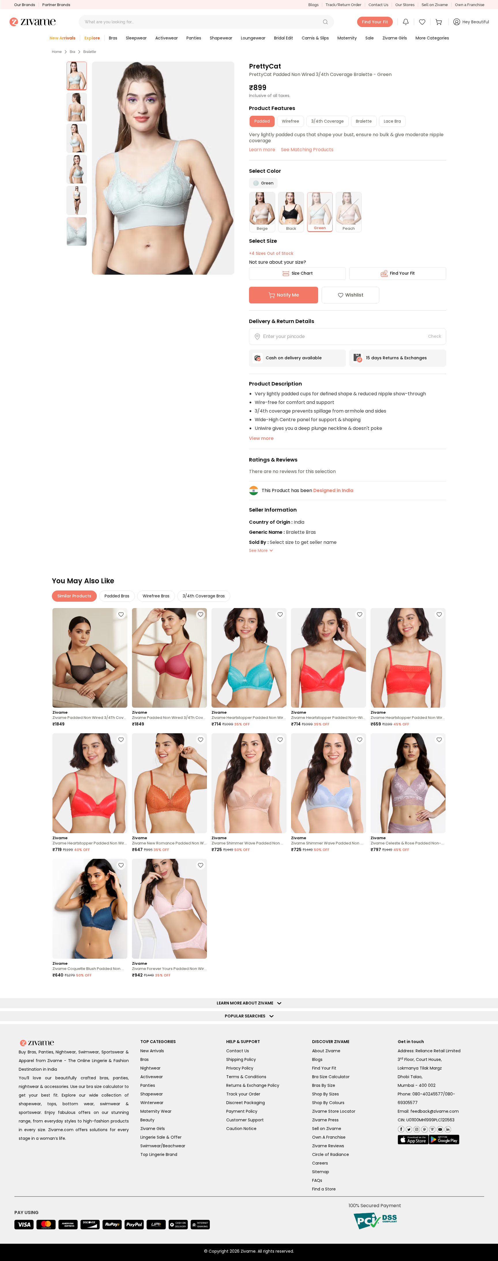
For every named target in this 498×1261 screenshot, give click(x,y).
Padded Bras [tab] (117, 596)
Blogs (313, 5)
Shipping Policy (241, 1059)
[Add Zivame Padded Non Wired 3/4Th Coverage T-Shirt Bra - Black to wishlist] (121, 614)
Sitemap (320, 1172)
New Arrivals (152, 1051)
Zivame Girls (152, 1128)
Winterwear (151, 1103)
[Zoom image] (163, 168)
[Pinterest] (424, 1128)
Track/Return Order (343, 5)
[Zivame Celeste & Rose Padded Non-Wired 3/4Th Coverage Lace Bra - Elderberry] (408, 783)
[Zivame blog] (431, 1128)
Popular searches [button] (246, 1016)
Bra (72, 52)
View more (261, 438)
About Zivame (326, 1051)
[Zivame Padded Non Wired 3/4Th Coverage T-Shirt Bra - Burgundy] (169, 658)
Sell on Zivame (435, 5)
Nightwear (150, 1068)
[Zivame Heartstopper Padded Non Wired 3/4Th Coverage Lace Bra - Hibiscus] (89, 783)
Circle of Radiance (330, 1154)
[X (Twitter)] (408, 1128)
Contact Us (378, 5)
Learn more (262, 149)
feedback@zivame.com (434, 1111)
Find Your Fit (402, 273)
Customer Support (245, 1120)
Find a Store (324, 1189)
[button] (325, 22)
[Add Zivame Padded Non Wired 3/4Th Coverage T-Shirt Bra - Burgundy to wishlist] (200, 614)
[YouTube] (439, 1128)
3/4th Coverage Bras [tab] (204, 596)
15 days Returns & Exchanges (396, 358)
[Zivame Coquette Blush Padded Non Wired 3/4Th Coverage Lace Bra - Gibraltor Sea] (89, 909)
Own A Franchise (329, 1137)
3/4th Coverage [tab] (327, 121)
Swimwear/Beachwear (162, 1146)
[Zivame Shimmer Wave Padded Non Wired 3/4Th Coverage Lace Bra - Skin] (249, 783)
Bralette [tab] (364, 121)
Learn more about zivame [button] (246, 1003)
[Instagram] (416, 1128)
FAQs (317, 1180)
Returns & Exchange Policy (252, 1085)
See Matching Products (307, 149)
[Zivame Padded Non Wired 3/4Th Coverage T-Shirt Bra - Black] (89, 658)
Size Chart (302, 273)
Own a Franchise (469, 5)
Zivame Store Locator (333, 1111)
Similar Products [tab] (74, 596)
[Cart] (439, 21)
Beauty (147, 1120)
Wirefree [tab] (290, 121)
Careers (320, 1163)
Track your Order (243, 1094)
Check (434, 336)
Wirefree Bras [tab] (156, 596)
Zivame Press (325, 1120)
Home (57, 52)
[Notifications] (405, 21)
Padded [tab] (262, 121)
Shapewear (151, 1094)
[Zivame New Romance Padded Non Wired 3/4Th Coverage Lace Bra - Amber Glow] (169, 783)
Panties (147, 1085)
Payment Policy (241, 1111)
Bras (144, 1059)
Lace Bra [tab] (392, 121)
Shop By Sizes (325, 1094)
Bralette (89, 52)
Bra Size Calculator (331, 1077)
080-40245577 (427, 1094)
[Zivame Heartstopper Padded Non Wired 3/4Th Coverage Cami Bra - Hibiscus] (408, 658)
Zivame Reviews (328, 1146)
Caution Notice (241, 1128)
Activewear (151, 1077)
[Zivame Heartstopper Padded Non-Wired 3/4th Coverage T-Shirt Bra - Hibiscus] (328, 658)
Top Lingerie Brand (158, 1154)
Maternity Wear (155, 1111)
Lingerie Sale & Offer (161, 1137)
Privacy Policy (239, 1068)
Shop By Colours (328, 1103)
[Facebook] (401, 1128)
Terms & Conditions (246, 1077)
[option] (77, 76)
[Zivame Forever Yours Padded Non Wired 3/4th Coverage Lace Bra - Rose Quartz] (169, 909)
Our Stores (404, 5)
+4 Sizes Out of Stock (271, 253)
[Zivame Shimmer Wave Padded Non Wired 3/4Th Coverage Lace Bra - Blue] (328, 783)
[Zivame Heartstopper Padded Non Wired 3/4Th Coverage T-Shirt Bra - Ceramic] (249, 658)
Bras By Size (323, 1085)
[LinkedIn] (447, 1128)
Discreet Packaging (245, 1103)
